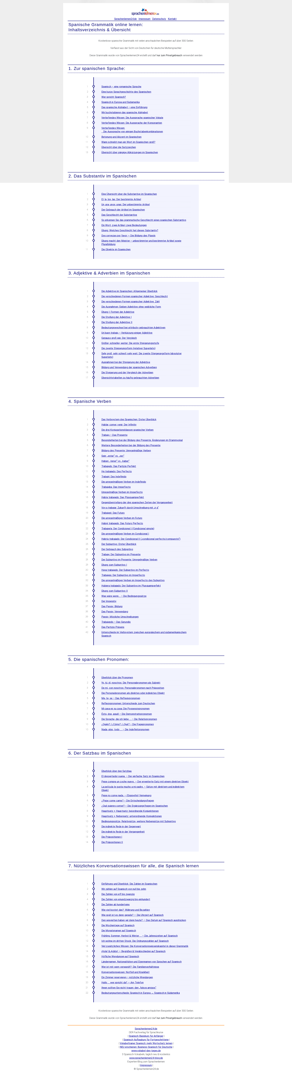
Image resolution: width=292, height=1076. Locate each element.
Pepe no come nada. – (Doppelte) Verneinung (126, 795)
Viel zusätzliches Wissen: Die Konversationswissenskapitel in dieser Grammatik (144, 946)
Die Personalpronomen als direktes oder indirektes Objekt (133, 693)
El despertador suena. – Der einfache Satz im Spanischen (133, 776)
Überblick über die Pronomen (117, 677)
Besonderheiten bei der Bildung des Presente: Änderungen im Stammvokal (142, 440)
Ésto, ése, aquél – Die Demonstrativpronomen (126, 714)
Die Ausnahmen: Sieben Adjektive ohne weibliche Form (131, 306)
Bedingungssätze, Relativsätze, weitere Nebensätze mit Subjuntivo (138, 821)
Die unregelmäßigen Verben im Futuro (121, 518)
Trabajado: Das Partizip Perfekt (118, 466)
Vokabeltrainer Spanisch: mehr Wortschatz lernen (146, 1043)
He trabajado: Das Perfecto (116, 471)
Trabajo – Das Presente (114, 435)
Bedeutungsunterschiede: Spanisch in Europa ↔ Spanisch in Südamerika (140, 992)
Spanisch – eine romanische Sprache (121, 86)
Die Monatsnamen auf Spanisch (118, 930)
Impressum (144, 18)
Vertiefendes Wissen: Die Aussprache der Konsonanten (131, 122)
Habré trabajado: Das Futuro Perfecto (122, 523)
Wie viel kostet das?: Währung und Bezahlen (125, 909)
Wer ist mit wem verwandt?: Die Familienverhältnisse (130, 966)
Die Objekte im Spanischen (116, 249)
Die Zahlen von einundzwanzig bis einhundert (125, 899)
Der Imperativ (108, 601)
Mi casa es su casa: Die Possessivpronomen (125, 708)
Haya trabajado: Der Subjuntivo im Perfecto (125, 570)
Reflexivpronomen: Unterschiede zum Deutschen (128, 703)
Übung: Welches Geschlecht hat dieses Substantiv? (129, 230)
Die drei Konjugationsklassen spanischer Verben (127, 429)
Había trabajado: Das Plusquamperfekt (122, 497)
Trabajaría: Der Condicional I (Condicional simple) (127, 528)
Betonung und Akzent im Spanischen (121, 136)
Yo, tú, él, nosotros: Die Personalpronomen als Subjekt (130, 682)
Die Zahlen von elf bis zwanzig (118, 894)
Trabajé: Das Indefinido (114, 476)
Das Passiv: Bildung (112, 606)
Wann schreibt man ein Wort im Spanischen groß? (128, 142)
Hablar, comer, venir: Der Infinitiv (119, 424)
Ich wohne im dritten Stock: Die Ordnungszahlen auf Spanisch (135, 941)
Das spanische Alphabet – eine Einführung (124, 107)
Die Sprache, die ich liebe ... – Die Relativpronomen (129, 719)
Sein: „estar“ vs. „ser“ (112, 455)
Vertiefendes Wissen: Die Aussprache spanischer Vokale (132, 117)
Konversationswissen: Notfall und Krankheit (125, 972)
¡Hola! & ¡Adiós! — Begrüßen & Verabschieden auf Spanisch (133, 951)
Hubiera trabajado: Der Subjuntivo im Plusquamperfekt (131, 585)
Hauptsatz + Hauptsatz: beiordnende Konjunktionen (130, 811)
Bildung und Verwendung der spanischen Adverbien (129, 367)
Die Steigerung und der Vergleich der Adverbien (127, 372)
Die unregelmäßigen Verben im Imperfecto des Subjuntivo (133, 580)
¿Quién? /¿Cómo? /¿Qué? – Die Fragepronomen (127, 724)
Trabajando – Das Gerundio (116, 621)
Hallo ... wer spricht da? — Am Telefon (122, 982)
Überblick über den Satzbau (116, 771)
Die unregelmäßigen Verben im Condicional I (125, 533)
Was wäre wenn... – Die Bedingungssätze (124, 596)
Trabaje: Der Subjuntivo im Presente (121, 554)
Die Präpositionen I (111, 836)
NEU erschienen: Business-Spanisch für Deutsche (146, 1047)
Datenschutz (159, 18)
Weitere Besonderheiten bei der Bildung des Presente (131, 445)
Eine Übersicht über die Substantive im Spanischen (129, 194)
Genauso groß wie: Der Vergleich (119, 338)
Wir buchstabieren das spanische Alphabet (124, 112)
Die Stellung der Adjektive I (116, 317)
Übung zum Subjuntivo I (114, 564)
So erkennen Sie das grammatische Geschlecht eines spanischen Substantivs (143, 220)
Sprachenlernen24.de (125, 18)
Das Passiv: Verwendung (114, 611)
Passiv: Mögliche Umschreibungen (120, 616)
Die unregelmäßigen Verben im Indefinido (123, 481)
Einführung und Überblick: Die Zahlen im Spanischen (129, 883)
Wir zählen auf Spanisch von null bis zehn (123, 889)
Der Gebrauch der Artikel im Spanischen (123, 209)
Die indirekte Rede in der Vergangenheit (123, 831)
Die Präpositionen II (112, 842)
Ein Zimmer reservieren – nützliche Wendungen (127, 977)
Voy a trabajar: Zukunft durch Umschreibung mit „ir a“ (130, 507)
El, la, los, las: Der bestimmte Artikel (121, 199)
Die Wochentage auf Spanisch (117, 925)
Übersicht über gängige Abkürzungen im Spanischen (129, 152)
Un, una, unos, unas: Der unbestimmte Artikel (125, 204)
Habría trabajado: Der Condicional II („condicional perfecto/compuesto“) (141, 538)
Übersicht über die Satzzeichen (118, 147)
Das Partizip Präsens (112, 627)
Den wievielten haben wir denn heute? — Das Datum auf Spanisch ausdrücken (143, 920)
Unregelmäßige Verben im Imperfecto (122, 492)
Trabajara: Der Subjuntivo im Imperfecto (123, 575)
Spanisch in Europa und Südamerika (120, 102)
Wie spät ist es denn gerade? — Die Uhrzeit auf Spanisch (132, 915)
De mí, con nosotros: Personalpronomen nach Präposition (132, 687)
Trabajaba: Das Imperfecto (116, 487)
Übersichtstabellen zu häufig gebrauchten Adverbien (130, 377)
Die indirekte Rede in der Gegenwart (121, 826)
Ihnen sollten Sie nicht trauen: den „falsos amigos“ (128, 987)
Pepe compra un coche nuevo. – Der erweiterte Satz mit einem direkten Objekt (145, 781)
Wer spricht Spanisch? (113, 97)
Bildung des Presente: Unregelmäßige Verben (126, 450)
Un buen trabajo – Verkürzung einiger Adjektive (127, 332)
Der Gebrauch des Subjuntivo (117, 549)
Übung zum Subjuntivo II (114, 590)
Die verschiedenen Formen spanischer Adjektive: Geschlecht (134, 296)
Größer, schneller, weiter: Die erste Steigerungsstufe (130, 343)
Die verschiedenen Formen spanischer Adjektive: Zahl (130, 301)
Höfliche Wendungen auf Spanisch (120, 956)
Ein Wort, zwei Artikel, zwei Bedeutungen (124, 225)
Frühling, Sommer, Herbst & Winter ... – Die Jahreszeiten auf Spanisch (139, 935)
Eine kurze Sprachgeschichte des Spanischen (126, 91)
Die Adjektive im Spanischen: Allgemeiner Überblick (129, 291)
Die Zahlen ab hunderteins (115, 904)
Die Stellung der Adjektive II (116, 322)
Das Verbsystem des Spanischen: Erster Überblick (128, 419)
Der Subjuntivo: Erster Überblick (118, 544)
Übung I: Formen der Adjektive (117, 311)
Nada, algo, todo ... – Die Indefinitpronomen (125, 729)
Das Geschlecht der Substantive (119, 214)
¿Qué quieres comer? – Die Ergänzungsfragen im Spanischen (134, 805)
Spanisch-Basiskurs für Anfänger (146, 1036)
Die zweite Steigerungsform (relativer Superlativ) (128, 348)
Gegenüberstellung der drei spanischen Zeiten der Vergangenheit (137, 502)
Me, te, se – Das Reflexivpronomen (120, 698)
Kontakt (172, 18)
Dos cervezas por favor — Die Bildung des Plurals (128, 235)
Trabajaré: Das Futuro (113, 512)
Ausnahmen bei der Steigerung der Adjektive (125, 362)
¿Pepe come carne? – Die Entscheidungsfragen (127, 800)
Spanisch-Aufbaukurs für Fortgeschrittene (146, 1039)
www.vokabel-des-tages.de (146, 1050)
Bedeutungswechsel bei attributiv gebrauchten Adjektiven (133, 327)
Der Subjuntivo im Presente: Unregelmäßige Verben (129, 559)
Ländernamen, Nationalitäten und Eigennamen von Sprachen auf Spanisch (141, 961)
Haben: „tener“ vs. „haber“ (115, 461)
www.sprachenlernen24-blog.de (146, 1058)
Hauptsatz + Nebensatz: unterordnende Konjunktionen (131, 816)
